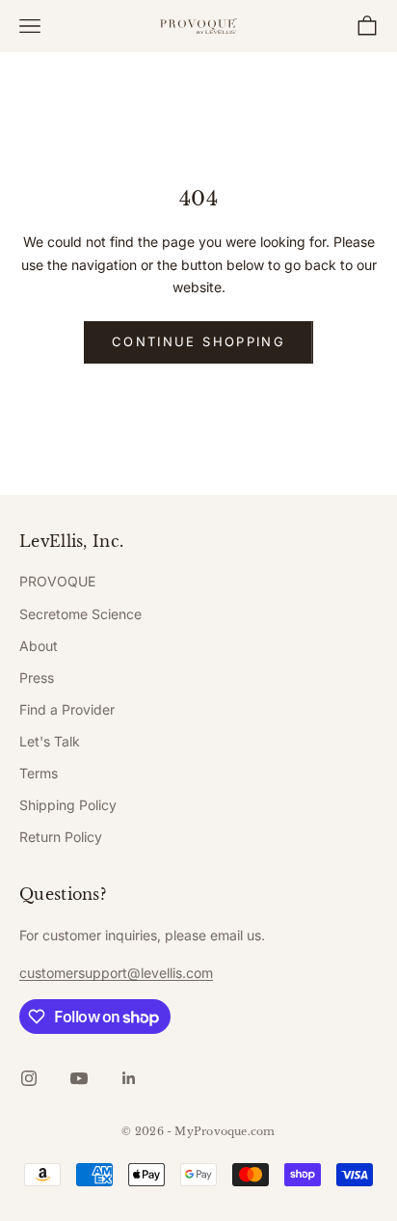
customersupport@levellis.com (116, 972)
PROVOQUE (57, 581)
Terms (38, 773)
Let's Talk (49, 741)
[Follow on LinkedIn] (129, 1078)
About (38, 646)
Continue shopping (198, 341)
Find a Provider (67, 709)
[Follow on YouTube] (79, 1078)
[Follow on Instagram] (29, 1078)
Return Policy (60, 836)
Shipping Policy (68, 805)
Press (36, 677)
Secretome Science (80, 614)
